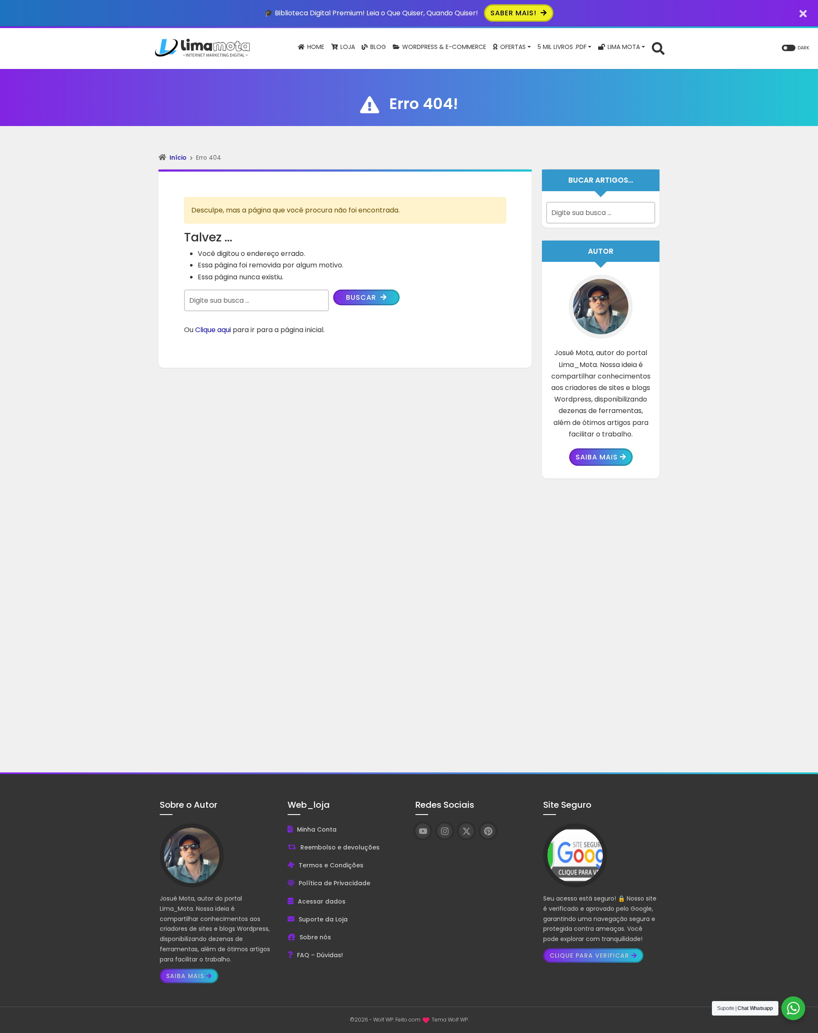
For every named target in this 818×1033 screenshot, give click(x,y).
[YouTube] (422, 831)
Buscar (362, 297)
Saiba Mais (597, 457)
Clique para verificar (589, 955)
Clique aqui (213, 330)
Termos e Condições (331, 865)
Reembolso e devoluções (340, 847)
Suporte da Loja (323, 919)
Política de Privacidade (334, 883)
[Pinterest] (488, 831)
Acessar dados (322, 901)
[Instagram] (444, 831)
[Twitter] (466, 831)
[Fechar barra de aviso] (803, 13)
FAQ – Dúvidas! (320, 955)
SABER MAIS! (514, 13)
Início (178, 157)
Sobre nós (315, 937)
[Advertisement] (601, 619)
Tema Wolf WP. (450, 1019)
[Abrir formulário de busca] (658, 48)
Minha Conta (317, 829)
